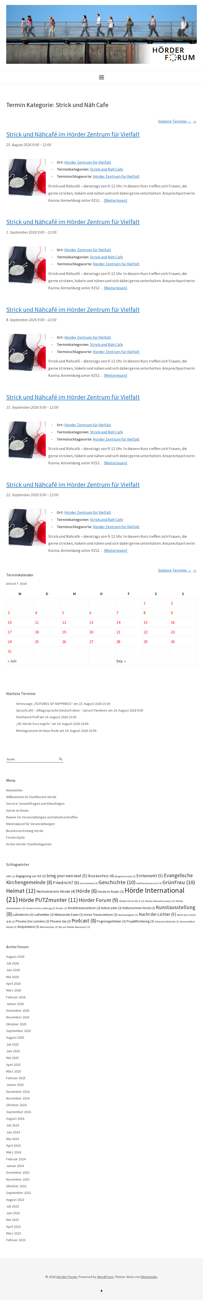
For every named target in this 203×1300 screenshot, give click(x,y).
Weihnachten (49, 927)
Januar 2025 (15, 1084)
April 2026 (13, 983)
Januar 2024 (15, 1166)
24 (10, 641)
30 (173, 641)
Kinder (61, 908)
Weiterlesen (115, 200)
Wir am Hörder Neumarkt (74, 927)
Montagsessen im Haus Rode (37, 730)
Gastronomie (89, 883)
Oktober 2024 (16, 1105)
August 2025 (15, 1037)
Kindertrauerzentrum (84, 908)
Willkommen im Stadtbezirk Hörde (31, 797)
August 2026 (15, 956)
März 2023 (13, 1233)
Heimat (21, 891)
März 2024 (13, 1152)
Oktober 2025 (16, 1024)
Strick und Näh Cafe (106, 169)
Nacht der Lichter (157, 914)
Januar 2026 (15, 1004)
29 (146, 641)
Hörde (86, 891)
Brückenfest (101, 876)
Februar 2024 (15, 1159)
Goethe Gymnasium (149, 883)
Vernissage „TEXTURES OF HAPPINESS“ (44, 703)
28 (118, 641)
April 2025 (13, 1064)
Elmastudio (149, 1277)
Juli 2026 (12, 963)
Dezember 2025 (17, 1010)
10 (10, 622)
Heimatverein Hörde (55, 891)
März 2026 (13, 990)
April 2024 (13, 1145)
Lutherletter (44, 915)
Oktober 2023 (16, 1186)
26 (64, 641)
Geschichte (117, 882)
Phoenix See (60, 921)
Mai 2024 (12, 1139)
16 (173, 622)
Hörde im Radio (17, 810)
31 (10, 651)
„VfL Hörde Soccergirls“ (33, 723)
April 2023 (13, 1226)
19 (64, 631)
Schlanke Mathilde (167, 921)
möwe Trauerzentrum (100, 915)
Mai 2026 (12, 977)
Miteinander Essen (68, 915)
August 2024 (15, 1118)
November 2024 (17, 1098)
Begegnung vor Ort (31, 876)
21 (118, 631)
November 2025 (17, 1017)
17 (10, 631)
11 (37, 622)
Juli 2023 (12, 1206)
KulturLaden (111, 908)
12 (64, 622)
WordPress (105, 1277)
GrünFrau (178, 882)
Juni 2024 (13, 1132)
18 (37, 631)
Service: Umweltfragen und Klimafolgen (35, 803)
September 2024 (18, 1112)
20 (91, 631)
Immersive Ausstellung (40, 908)
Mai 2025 (12, 1057)
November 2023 (17, 1179)
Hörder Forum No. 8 (131, 901)
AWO (10, 876)
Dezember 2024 (17, 1091)
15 (146, 622)
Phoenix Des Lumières (32, 921)
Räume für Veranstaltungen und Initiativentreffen (42, 817)
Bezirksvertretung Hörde (24, 831)
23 (173, 631)
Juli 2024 (12, 1125)
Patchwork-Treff (27, 717)
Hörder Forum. (67, 1277)
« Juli (12, 660)
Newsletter (14, 790)
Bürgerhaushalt (125, 876)
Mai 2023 (12, 1219)
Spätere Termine (174, 121)
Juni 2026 (13, 970)
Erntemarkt (149, 875)
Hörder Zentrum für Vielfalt (116, 176)
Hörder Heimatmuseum (160, 901)
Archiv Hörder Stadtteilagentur (29, 844)
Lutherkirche (23, 915)
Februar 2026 (15, 997)
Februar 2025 (15, 1078)
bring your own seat (67, 875)
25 (37, 641)
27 (91, 641)
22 (146, 631)
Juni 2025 (13, 1051)
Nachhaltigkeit (128, 915)
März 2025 (13, 1071)
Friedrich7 (66, 882)
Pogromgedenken (111, 921)
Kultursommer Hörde (139, 908)
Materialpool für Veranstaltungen (30, 824)
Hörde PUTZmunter (48, 899)
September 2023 (18, 1192)
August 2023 (15, 1199)
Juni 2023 (13, 1213)
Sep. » (121, 660)
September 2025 (18, 1031)
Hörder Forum (98, 900)
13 (91, 622)
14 (118, 622)
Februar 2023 (15, 1240)
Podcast (84, 920)
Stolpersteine (28, 927)
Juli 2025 (12, 1044)
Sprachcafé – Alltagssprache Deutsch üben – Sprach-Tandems (61, 710)
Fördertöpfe (15, 837)
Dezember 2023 (17, 1172)
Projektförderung (140, 921)
